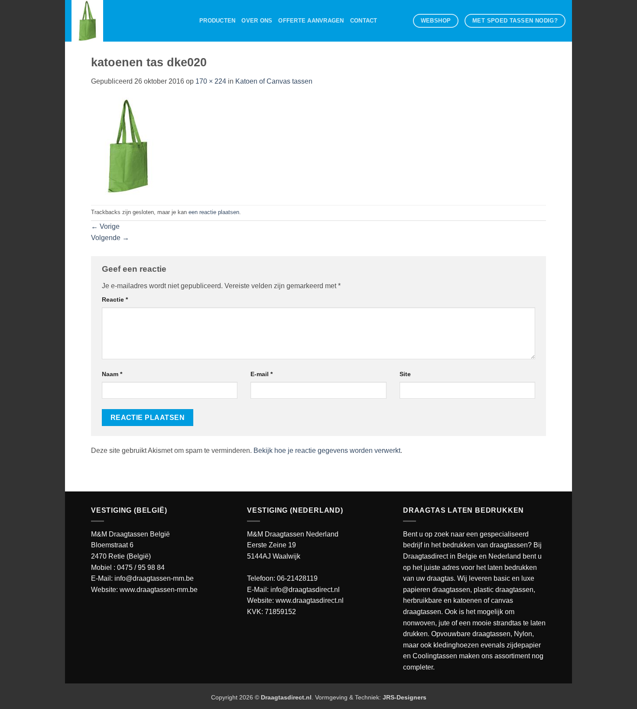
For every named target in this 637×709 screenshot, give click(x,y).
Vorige (105, 226)
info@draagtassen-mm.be (154, 578)
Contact (363, 20)
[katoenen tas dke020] (128, 145)
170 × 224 (210, 81)
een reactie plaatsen (213, 212)
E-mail (261, 374)
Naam (112, 374)
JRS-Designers (404, 697)
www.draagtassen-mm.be (159, 589)
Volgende (110, 237)
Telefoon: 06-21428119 (282, 578)
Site (405, 374)
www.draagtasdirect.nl (310, 600)
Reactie (115, 299)
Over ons (256, 20)
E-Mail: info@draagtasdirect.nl (293, 589)
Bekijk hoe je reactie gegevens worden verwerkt (327, 450)
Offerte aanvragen (311, 20)
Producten (217, 20)
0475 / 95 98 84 (141, 567)
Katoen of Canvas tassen (273, 81)
